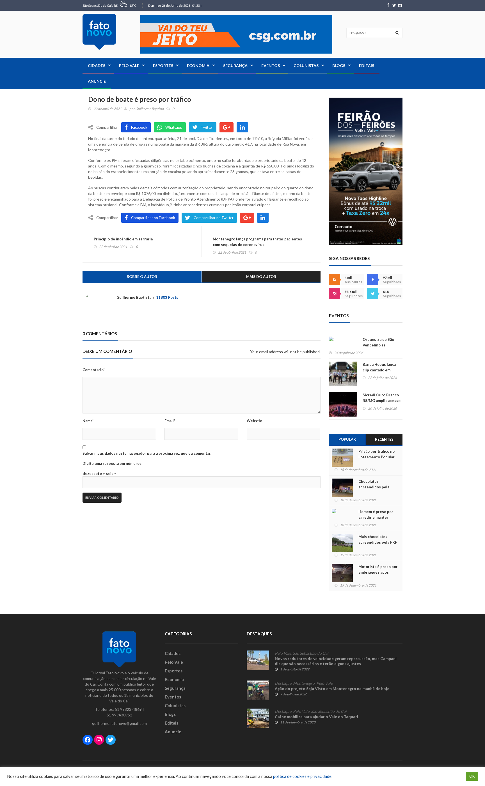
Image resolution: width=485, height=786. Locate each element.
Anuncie (97, 81)
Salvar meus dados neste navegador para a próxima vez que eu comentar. (147, 453)
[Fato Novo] (99, 31)
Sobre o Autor (142, 276)
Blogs (338, 65)
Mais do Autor (261, 276)
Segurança (235, 65)
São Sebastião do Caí (310, 653)
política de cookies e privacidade (302, 776)
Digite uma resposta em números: (112, 463)
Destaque (283, 683)
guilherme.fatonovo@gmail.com (119, 723)
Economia (198, 65)
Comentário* (94, 369)
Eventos (270, 65)
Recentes (384, 439)
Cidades (96, 65)
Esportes (163, 65)
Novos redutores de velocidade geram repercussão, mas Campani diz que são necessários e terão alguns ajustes (336, 661)
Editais (366, 65)
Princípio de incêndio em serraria (123, 239)
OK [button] (472, 776)
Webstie (254, 421)
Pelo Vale (129, 65)
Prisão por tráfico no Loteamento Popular (376, 454)
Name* (88, 421)
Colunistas (306, 65)
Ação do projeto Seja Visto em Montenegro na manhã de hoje (332, 688)
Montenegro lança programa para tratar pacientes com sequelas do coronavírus (257, 242)
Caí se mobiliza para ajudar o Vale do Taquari (316, 716)
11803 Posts (167, 297)
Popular (347, 439)
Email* (169, 421)
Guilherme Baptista (149, 109)
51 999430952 (119, 715)
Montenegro (304, 683)
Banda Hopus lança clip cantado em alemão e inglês (379, 370)
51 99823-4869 (128, 709)
